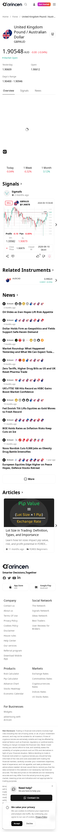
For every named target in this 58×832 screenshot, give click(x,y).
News (38, 90)
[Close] (52, 786)
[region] (29, 225)
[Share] (7, 256)
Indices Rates (39, 691)
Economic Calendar (14, 693)
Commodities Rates (42, 678)
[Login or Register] (34, 4)
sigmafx (17, 191)
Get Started (44, 4)
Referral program (13, 650)
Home (5, 16)
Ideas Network (39, 615)
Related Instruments (26, 270)
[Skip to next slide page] (56, 225)
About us (8, 610)
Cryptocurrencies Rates (41, 685)
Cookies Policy (11, 625)
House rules (10, 635)
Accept (17, 823)
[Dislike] (43, 256)
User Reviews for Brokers (40, 627)
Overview (8, 90)
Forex (15, 16)
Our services (10, 645)
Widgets (8, 711)
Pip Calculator (11, 678)
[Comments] (13, 256)
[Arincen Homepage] (12, 4)
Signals (24, 90)
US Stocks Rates (40, 696)
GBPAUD (24, 201)
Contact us (9, 605)
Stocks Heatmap (12, 688)
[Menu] (54, 4)
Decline (29, 823)
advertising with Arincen (12, 718)
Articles (11, 492)
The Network (38, 605)
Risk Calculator (11, 673)
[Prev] (2, 225)
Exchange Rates (40, 673)
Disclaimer (9, 630)
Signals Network (40, 610)
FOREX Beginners (38, 549)
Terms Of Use (11, 615)
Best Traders (38, 620)
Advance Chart (11, 683)
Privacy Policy (10, 620)
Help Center (10, 640)
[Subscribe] (49, 256)
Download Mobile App (13, 657)
